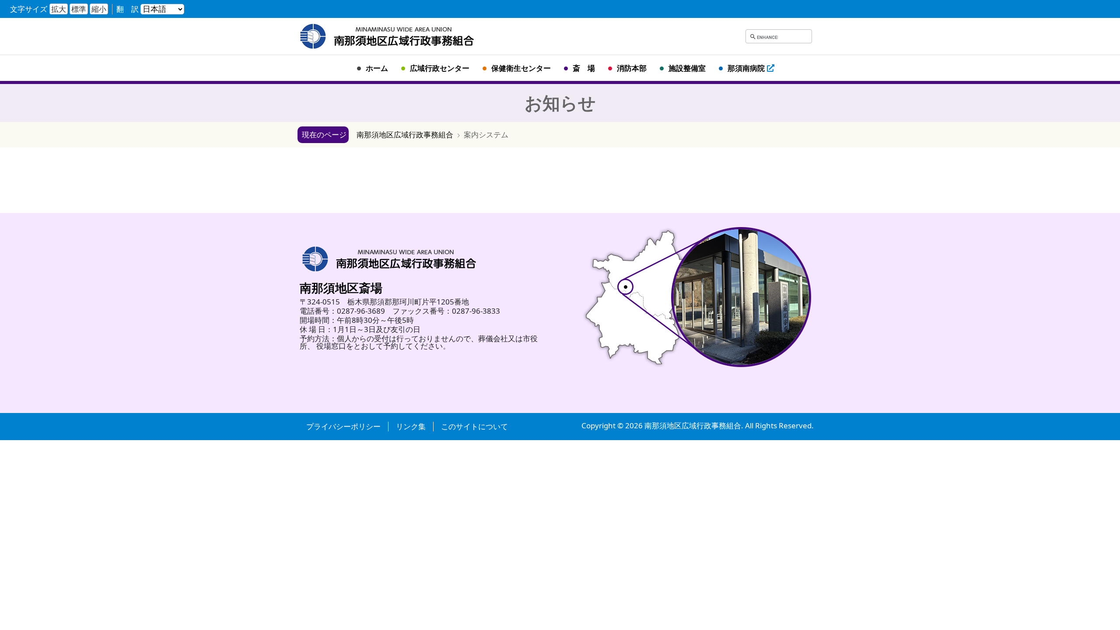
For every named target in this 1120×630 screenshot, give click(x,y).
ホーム (377, 68)
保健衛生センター (521, 68)
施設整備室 (687, 68)
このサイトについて (474, 426)
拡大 (58, 9)
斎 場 (584, 68)
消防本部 (632, 68)
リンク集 (411, 426)
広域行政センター (439, 68)
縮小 (98, 9)
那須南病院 (746, 68)
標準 (78, 9)
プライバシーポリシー (343, 426)
